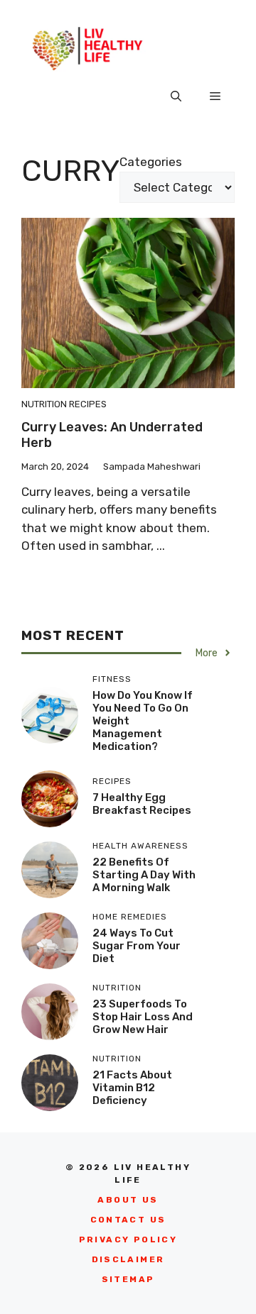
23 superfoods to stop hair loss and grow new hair (142, 1017)
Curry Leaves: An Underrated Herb (112, 435)
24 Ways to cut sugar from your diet (136, 946)
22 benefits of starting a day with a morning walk (144, 875)
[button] (176, 96)
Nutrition (44, 404)
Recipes (88, 404)
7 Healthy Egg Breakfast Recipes (141, 804)
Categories (150, 162)
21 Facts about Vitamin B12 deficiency (132, 1088)
